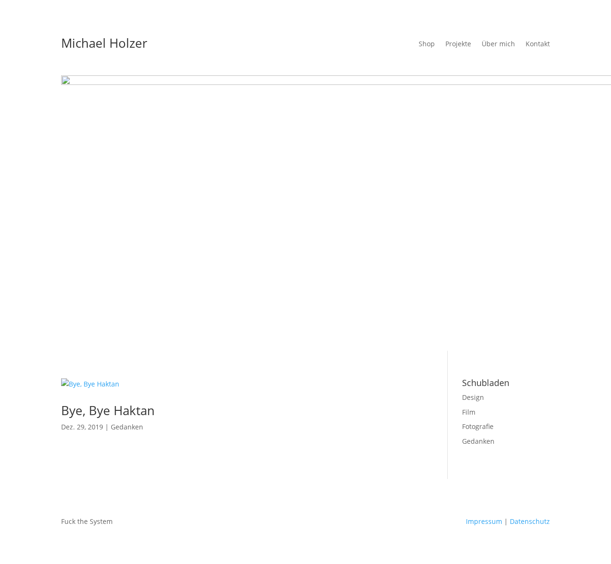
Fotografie (478, 426)
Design (473, 397)
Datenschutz (530, 521)
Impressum (484, 521)
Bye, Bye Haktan (108, 410)
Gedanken (127, 426)
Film (468, 412)
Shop (427, 44)
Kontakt (538, 44)
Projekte (458, 44)
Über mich (498, 44)
